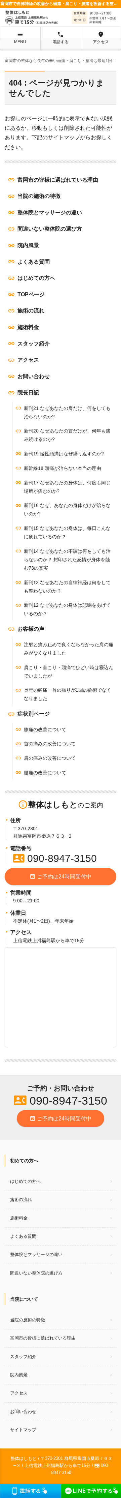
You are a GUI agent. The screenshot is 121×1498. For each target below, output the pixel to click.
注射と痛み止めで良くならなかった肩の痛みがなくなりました (68, 649)
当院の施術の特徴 (39, 196)
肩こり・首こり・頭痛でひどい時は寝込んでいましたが (68, 672)
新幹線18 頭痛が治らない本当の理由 (62, 468)
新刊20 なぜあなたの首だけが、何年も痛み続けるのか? (67, 435)
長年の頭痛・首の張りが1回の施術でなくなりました (67, 694)
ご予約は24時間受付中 (60, 876)
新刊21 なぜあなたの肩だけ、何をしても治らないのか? (67, 412)
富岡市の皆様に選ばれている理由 (57, 180)
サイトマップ (23, 1429)
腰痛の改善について (45, 772)
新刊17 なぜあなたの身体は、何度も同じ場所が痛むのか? (67, 487)
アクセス (101, 37)
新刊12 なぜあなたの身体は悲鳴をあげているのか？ (67, 609)
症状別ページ (33, 714)
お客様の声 (30, 629)
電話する (60, 37)
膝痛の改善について (45, 729)
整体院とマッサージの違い (49, 212)
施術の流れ (30, 310)
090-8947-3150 (55, 858)
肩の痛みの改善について (50, 758)
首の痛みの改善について (50, 743)
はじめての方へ (36, 278)
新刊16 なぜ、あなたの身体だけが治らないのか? (67, 509)
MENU (20, 37)
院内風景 (28, 245)
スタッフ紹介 (33, 344)
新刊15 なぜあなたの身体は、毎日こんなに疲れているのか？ (67, 532)
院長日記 (28, 392)
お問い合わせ (33, 376)
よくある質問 (33, 262)
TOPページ (31, 294)
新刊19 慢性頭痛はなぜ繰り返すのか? (64, 453)
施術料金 (28, 327)
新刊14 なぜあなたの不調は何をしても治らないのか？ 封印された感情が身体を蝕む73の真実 (67, 559)
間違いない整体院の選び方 (49, 229)
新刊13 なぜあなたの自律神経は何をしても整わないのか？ (67, 587)
